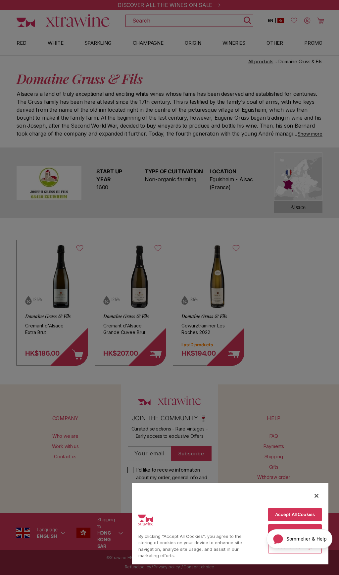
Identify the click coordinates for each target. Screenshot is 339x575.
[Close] (316, 496)
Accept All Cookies (295, 514)
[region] (230, 523)
